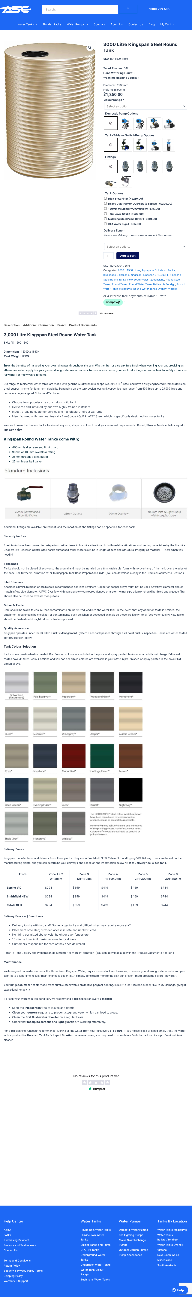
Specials (99, 24)
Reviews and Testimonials (20, 1245)
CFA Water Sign (124, 223)
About (7, 1229)
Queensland (157, 279)
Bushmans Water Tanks (95, 1279)
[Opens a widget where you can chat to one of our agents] (178, 1290)
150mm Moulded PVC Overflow (134, 208)
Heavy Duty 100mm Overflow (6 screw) (140, 203)
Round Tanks (120, 284)
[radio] (110, 123)
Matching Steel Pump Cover (132, 218)
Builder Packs (52, 24)
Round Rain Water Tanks (96, 1229)
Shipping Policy (13, 1275)
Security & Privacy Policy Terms (23, 1270)
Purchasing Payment (16, 1240)
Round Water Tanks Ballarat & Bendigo (152, 284)
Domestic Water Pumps (133, 1229)
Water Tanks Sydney (170, 1244)
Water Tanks (26, 24)
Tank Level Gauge (126, 213)
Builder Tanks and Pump (96, 1244)
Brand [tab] (61, 325)
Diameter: (110, 85)
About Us (117, 24)
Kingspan (136, 274)
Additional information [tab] (38, 325)
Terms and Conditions (17, 1260)
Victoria (172, 288)
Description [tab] (12, 325)
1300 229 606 (159, 9)
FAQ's (7, 1235)
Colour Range (114, 100)
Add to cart (128, 255)
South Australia (166, 1265)
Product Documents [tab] (83, 325)
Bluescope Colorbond (116, 274)
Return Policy (12, 1265)
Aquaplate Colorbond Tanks (158, 270)
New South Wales (137, 279)
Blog (152, 24)
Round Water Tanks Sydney (150, 288)
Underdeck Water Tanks (96, 1264)
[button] (36, 24)
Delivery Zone (114, 230)
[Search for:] (128, 9)
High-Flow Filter (125, 198)
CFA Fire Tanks (90, 1249)
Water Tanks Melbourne (172, 1229)
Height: (108, 89)
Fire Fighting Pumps (131, 1235)
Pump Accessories (130, 1254)
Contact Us (135, 24)
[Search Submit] (128, 9)
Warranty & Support (16, 1281)
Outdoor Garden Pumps (133, 1249)
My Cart (165, 24)
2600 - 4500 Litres (129, 270)
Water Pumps (76, 24)
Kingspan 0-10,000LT (155, 274)
